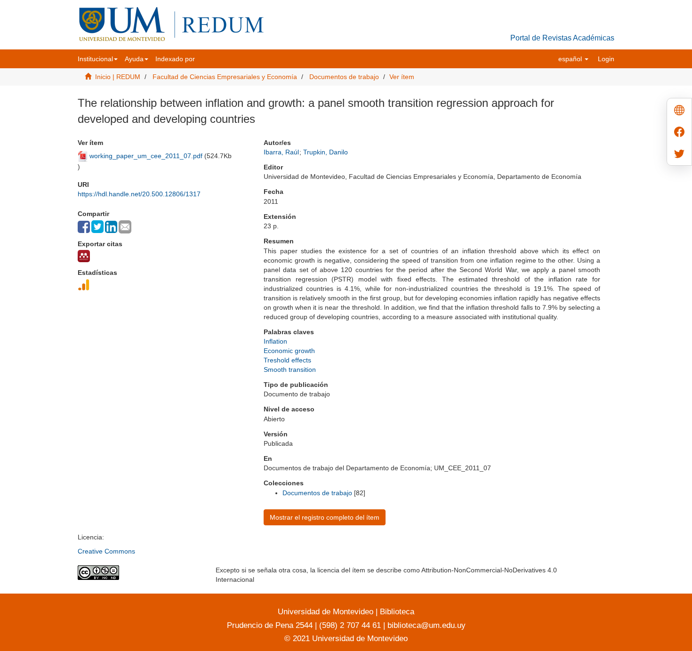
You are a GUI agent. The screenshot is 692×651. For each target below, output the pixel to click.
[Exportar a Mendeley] (84, 256)
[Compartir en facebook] (84, 227)
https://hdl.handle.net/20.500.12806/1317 (139, 194)
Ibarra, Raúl (281, 152)
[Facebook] (679, 133)
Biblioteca (396, 611)
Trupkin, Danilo (325, 152)
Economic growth (289, 350)
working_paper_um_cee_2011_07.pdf (145, 156)
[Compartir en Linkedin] (111, 227)
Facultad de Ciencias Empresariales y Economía (225, 76)
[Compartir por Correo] (125, 226)
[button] (98, 59)
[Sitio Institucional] (679, 111)
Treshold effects (287, 360)
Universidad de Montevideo (327, 611)
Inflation (275, 341)
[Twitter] (679, 154)
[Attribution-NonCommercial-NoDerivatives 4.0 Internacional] (139, 572)
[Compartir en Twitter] (97, 226)
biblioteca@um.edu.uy (426, 625)
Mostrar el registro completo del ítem (324, 517)
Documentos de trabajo (344, 76)
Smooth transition (290, 369)
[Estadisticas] (84, 284)
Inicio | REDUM (117, 76)
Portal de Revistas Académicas (562, 38)
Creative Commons (106, 551)
